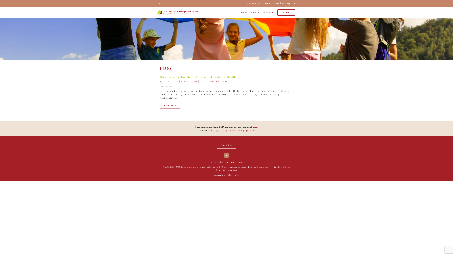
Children (203, 81)
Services (266, 12)
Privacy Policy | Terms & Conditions (226, 162)
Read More (170, 105)
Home (244, 12)
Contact (286, 12)
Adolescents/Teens (189, 81)
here (255, 127)
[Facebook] (159, 3)
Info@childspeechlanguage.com (280, 3)
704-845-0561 (254, 3)
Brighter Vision (232, 175)
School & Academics (218, 81)
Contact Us (226, 145)
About (253, 12)
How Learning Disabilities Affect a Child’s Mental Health (198, 77)
